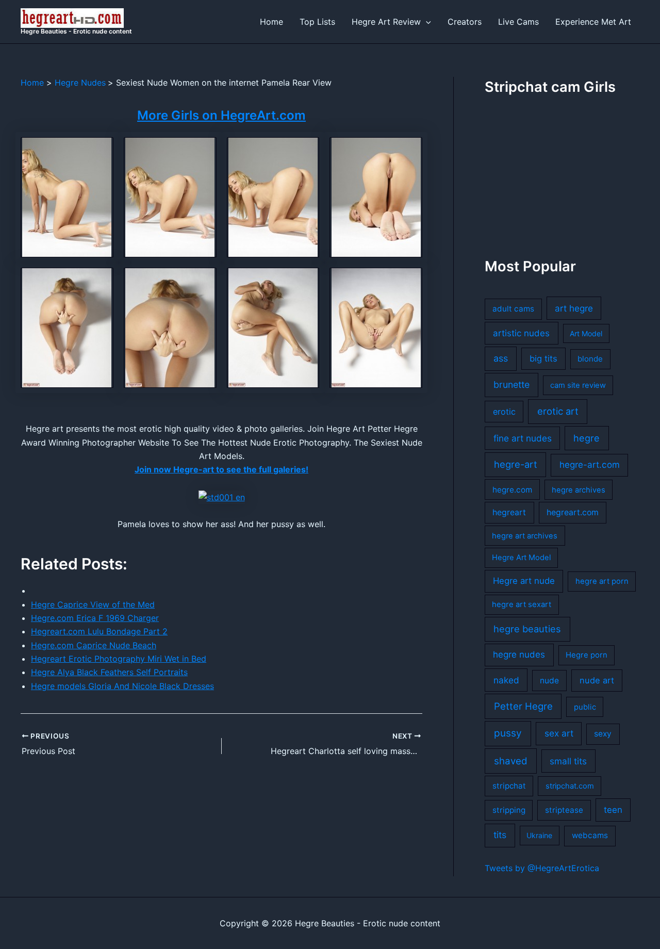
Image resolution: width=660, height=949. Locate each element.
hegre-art (515, 464)
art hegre (574, 308)
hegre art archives (524, 536)
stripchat (509, 786)
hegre (586, 438)
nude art (597, 680)
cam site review (578, 385)
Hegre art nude (524, 581)
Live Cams (518, 22)
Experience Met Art (593, 22)
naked (506, 680)
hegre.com (512, 490)
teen (613, 810)
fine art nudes (522, 438)
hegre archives (578, 490)
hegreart (509, 512)
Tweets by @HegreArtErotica (542, 868)
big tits (543, 358)
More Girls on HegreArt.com (221, 115)
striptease (564, 810)
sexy (603, 734)
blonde (590, 359)
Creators (465, 22)
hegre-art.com (589, 465)
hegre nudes (519, 654)
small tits (568, 761)
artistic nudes (521, 333)
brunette (511, 384)
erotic (504, 411)
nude (549, 680)
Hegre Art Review (386, 22)
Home (271, 22)
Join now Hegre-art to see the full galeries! (221, 469)
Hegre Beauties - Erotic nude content (76, 31)
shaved (510, 761)
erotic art (558, 411)
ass (500, 358)
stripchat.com (570, 786)
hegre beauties (527, 628)
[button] (426, 21)
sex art (558, 733)
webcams (590, 835)
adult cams (513, 309)
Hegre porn (586, 655)
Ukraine (539, 835)
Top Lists (317, 22)
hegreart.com (573, 512)
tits (499, 834)
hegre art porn (602, 581)
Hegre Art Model (521, 557)
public (585, 707)
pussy (508, 733)
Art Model (586, 333)
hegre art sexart (521, 604)
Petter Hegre (523, 706)
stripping (508, 810)
